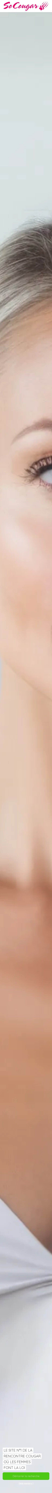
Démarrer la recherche (26, 1476)
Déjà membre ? (26, 1483)
